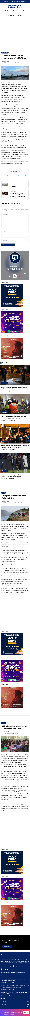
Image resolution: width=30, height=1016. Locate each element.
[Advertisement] (15, 32)
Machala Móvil (5, 61)
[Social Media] (10, 966)
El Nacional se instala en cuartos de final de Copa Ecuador (13, 973)
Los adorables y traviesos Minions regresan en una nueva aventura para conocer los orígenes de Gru (15, 986)
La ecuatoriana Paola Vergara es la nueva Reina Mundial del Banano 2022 (14, 993)
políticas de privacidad (17, 1012)
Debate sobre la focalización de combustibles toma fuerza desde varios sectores (13, 979)
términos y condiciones (9, 1014)
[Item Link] (15, 375)
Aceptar (26, 1012)
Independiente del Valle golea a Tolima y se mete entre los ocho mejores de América (14, 475)
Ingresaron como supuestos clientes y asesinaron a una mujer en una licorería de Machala (15, 446)
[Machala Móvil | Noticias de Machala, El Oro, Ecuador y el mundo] (15, 6)
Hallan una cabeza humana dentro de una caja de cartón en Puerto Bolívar (14, 388)
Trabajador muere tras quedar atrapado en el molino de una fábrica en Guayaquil (13, 417)
